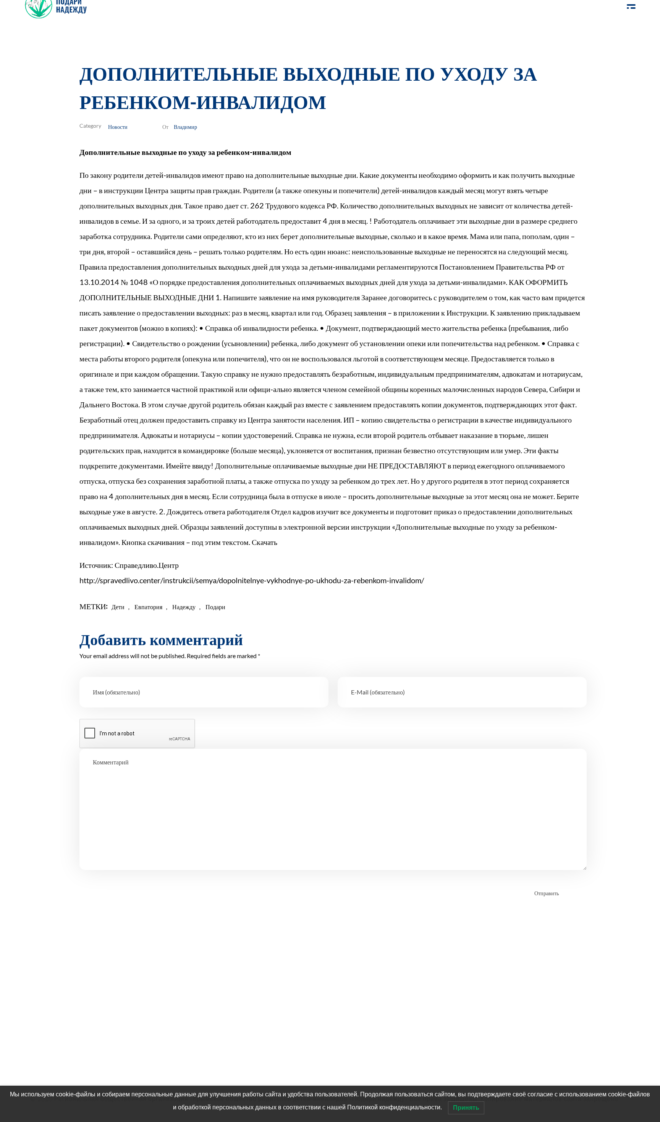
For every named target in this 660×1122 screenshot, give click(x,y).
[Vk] (107, 1030)
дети (118, 606)
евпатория (148, 606)
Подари (215, 606)
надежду (184, 606)
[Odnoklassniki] (86, 1030)
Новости (118, 126)
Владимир (185, 126)
